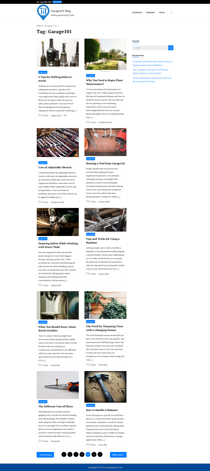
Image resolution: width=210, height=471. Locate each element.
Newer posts (46, 454)
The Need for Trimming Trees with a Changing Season (104, 328)
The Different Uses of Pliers (55, 406)
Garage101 (43, 72)
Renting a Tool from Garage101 (105, 163)
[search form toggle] (171, 13)
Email (162, 12)
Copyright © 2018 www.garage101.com (105, 467)
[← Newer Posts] (63, 454)
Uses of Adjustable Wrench (55, 167)
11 (94, 454)
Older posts (117, 454)
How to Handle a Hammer (102, 410)
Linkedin (150, 12)
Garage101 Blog (61, 11)
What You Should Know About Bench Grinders (57, 328)
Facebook (137, 12)
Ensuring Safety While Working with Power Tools (58, 245)
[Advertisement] (152, 113)
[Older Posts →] (100, 454)
